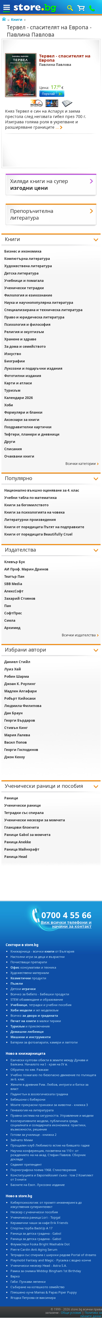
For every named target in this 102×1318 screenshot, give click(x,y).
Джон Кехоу (14, 757)
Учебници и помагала (24, 280)
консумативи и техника (33, 967)
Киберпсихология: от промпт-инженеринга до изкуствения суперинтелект (46, 1204)
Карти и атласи (18, 383)
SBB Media (13, 583)
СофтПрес (13, 613)
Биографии (14, 361)
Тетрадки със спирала (24, 812)
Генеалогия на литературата (32, 1110)
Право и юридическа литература (34, 317)
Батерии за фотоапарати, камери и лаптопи (44, 1042)
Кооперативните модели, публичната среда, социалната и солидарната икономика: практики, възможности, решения (48, 1125)
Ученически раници (22, 805)
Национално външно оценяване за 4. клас (41, 490)
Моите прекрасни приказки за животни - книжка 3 (49, 1105)
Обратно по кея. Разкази (29, 1069)
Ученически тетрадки (24, 288)
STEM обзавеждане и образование (36, 999)
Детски (23, 989)
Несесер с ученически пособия (34, 1212)
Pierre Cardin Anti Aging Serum (33, 1249)
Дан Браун (13, 713)
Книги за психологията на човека (34, 512)
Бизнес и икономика (22, 251)
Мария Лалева (17, 735)
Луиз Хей (12, 669)
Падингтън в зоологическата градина (39, 1094)
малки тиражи (35, 1021)
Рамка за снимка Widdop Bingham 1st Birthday (45, 1271)
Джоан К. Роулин (20, 683)
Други (9, 441)
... (57, 127)
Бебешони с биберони (27, 1099)
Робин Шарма (16, 676)
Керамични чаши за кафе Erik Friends (39, 1223)
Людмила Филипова (22, 705)
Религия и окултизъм (24, 331)
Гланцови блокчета (21, 827)
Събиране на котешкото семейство (37, 1287)
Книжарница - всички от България (42, 951)
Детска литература (21, 273)
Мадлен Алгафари (20, 691)
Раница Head (15, 856)
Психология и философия (27, 324)
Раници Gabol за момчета (27, 834)
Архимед (12, 627)
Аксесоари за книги (21, 419)
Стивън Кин (16, 727)
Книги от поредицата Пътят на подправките (44, 527)
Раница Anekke (17, 842)
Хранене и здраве (20, 339)
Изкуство (12, 353)
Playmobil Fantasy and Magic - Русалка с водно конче (50, 1260)
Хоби (8, 405)
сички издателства (79, 635)
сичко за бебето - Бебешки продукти (39, 994)
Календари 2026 (18, 397)
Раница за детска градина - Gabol (35, 1233)
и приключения (30, 1026)
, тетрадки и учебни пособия (40, 1005)
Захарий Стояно (19, 598)
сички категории (80, 463)
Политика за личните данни (91, 1314)
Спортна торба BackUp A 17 (31, 1228)
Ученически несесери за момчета (34, 820)
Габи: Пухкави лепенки (28, 1281)
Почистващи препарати (28, 962)
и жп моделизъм (34, 1010)
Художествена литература (28, 266)
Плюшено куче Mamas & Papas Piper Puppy (43, 1292)
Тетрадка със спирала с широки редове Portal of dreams (53, 1255)
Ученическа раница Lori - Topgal (35, 1217)
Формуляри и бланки (23, 412)
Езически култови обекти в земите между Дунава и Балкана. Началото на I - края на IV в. (49, 1062)
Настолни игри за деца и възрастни (37, 957)
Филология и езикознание (28, 295)
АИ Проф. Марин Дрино (26, 569)
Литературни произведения (30, 519)
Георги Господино (21, 749)
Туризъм (12, 390)
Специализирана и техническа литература (43, 309)
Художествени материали (29, 973)
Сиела (9, 620)
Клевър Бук (14, 561)
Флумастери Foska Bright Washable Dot (40, 1244)
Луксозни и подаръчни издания (33, 368)
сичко (34, 1015)
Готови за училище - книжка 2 (33, 1134)
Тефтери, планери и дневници (32, 434)
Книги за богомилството (26, 505)
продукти (28, 978)
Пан (7, 605)
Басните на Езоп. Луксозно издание (37, 1185)
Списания (13, 449)
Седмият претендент (26, 1164)
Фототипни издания (22, 375)
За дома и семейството (25, 346)
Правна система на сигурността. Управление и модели (52, 1115)
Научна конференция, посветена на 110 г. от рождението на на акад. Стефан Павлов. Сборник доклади (48, 1154)
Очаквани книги (19, 456)
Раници (11, 798)
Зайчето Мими (21, 1140)
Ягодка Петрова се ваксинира (33, 1297)
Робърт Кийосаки (20, 698)
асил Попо (15, 742)
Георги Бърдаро (19, 720)
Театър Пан (14, 576)
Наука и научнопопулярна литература (38, 302)
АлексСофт (14, 591)
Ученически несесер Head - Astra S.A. (38, 1265)
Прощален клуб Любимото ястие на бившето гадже (50, 1145)
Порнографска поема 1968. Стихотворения (43, 1170)
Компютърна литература (27, 258)
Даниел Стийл (17, 661)
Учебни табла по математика (30, 497)
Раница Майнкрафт (21, 849)
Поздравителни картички (28, 427)
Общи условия (71, 1313)
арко (15, 1276)
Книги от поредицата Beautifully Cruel (38, 534)
